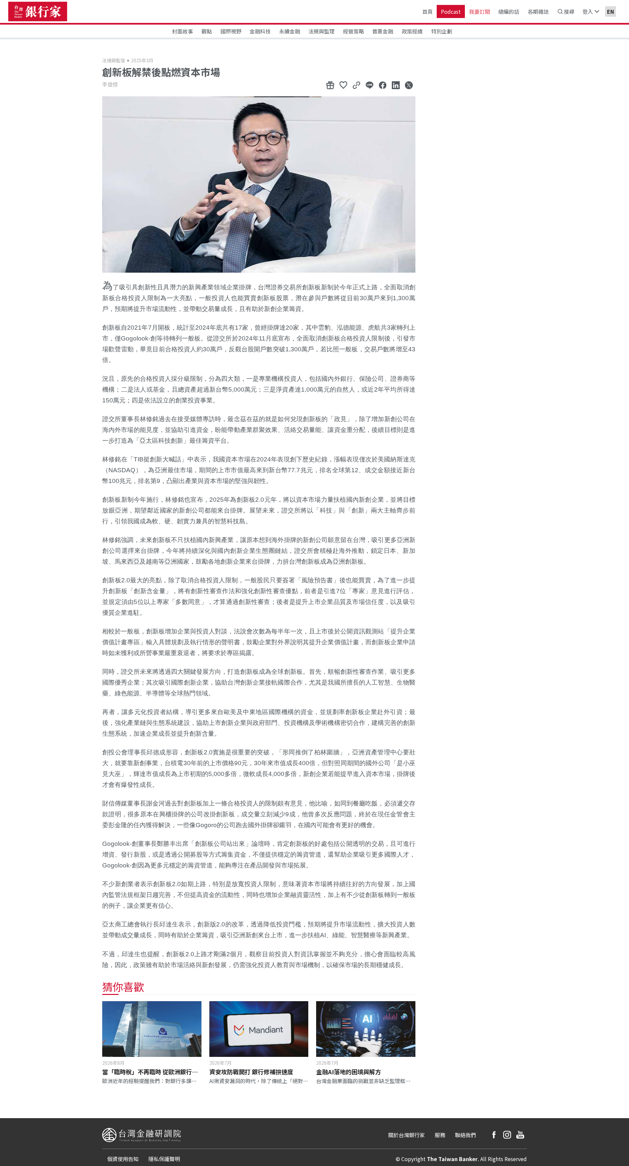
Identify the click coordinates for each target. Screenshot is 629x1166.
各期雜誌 (538, 11)
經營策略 (353, 31)
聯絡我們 (465, 1135)
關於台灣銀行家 (406, 1135)
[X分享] (408, 84)
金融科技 (260, 31)
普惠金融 (382, 31)
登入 (587, 11)
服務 (440, 1135)
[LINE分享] (369, 84)
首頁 (427, 11)
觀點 (206, 31)
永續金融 (289, 31)
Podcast (451, 11)
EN (610, 11)
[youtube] (520, 1135)
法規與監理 (321, 31)
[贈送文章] (330, 84)
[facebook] (494, 1135)
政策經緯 (412, 31)
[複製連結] (356, 84)
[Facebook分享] (382, 84)
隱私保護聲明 (164, 1159)
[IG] (507, 1135)
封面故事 (182, 31)
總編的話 (508, 11)
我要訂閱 (479, 11)
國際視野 (230, 31)
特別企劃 (441, 31)
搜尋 (569, 11)
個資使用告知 (123, 1159)
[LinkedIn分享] (395, 84)
